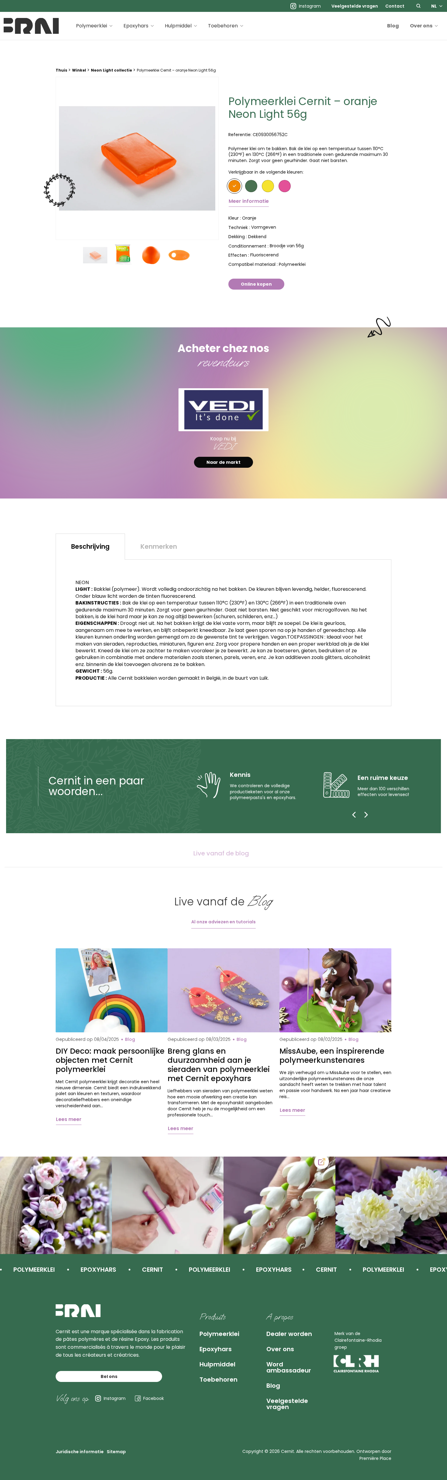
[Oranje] (234, 186)
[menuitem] (355, 6)
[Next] (366, 814)
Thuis (61, 70)
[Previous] (354, 814)
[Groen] (251, 186)
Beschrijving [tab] (90, 546)
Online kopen (256, 284)
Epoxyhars (135, 25)
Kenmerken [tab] (158, 546)
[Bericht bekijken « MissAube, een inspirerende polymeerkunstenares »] (335, 990)
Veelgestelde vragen (354, 6)
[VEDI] (223, 409)
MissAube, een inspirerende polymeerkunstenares (331, 1056)
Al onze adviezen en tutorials (223, 922)
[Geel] (268, 186)
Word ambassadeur (288, 1367)
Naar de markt (223, 462)
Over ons (421, 25)
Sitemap (116, 1452)
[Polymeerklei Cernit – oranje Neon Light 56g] (137, 158)
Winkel (79, 70)
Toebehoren (223, 25)
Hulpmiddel (178, 25)
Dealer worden (289, 1334)
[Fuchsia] (285, 186)
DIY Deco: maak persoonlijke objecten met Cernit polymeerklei (110, 1060)
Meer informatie (249, 201)
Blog (393, 25)
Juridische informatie (80, 1452)
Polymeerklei (91, 25)
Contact (394, 6)
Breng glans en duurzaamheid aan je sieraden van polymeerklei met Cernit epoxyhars (219, 1065)
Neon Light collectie (111, 70)
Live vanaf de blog (221, 853)
